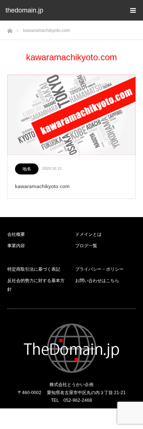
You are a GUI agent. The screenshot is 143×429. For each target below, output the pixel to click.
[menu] (132, 10)
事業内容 (16, 245)
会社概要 (16, 234)
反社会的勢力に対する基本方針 (36, 285)
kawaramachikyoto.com (42, 186)
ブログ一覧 (86, 245)
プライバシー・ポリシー (99, 269)
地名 (26, 169)
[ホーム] (9, 29)
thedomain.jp (24, 10)
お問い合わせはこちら (97, 280)
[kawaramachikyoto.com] (71, 115)
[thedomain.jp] (72, 348)
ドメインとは (88, 234)
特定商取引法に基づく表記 (33, 269)
